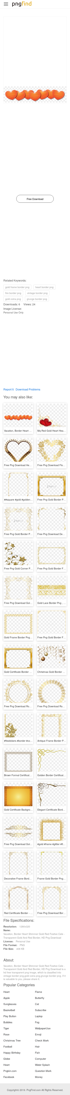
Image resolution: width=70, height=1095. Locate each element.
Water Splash (42, 1064)
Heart (6, 992)
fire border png (13, 293)
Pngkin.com (10, 1071)
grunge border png (37, 299)
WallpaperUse (42, 1028)
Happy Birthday (12, 1052)
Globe (6, 1058)
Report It (8, 389)
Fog (37, 1022)
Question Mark (43, 1071)
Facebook (8, 1077)
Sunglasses (9, 1004)
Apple (6, 998)
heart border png (44, 287)
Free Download (35, 199)
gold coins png (13, 299)
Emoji (38, 1034)
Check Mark (42, 1040)
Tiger (6, 1028)
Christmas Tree (12, 1040)
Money (39, 1077)
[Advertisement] (35, 51)
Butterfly (39, 998)
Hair (37, 1046)
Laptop (38, 1016)
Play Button (9, 1016)
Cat (37, 1004)
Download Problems (28, 389)
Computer (40, 1058)
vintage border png (37, 293)
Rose (6, 1034)
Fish (37, 1052)
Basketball (9, 1010)
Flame (38, 992)
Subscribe (40, 1010)
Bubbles (7, 1022)
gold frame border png (17, 287)
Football (7, 1046)
